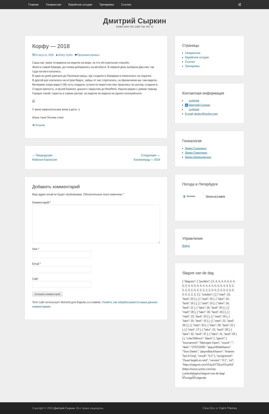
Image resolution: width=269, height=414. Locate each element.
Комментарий (41, 202)
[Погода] (189, 196)
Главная (33, 4)
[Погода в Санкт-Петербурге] (204, 193)
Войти (186, 245)
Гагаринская (53, 4)
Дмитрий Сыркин (134, 21)
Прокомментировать (88, 55)
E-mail (189, 113)
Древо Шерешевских (198, 157)
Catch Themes (228, 408)
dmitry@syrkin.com (206, 113)
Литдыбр (40, 125)
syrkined (194, 100)
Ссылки (126, 4)
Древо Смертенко (196, 152)
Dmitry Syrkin (65, 55)
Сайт (35, 278)
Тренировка (106, 4)
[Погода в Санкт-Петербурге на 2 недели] (215, 196)
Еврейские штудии (80, 4)
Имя (35, 248)
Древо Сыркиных (196, 148)
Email (36, 263)
